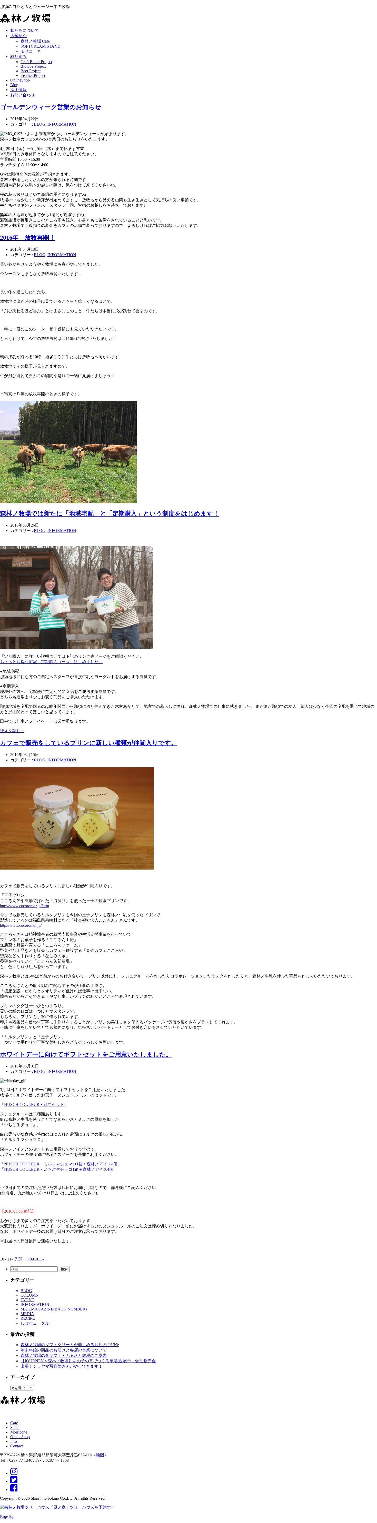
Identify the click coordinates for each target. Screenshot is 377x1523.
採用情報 (18, 89)
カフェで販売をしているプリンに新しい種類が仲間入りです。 (88, 743)
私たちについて (24, 30)
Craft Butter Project (36, 61)
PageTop (7, 1516)
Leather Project (33, 75)
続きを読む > (12, 731)
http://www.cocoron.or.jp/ (21, 925)
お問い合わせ (22, 95)
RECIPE (28, 1318)
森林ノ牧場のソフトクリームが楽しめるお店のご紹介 (70, 1345)
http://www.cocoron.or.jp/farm (24, 906)
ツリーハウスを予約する (92, 1507)
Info (13, 1441)
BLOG (39, 124)
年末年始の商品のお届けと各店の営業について (64, 1350)
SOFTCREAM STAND (41, 46)
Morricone (18, 1432)
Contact (16, 1446)
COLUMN (30, 1295)
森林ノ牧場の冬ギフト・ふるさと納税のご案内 (64, 1355)
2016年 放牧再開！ (27, 237)
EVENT (27, 1300)
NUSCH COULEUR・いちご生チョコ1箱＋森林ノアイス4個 (58, 1169)
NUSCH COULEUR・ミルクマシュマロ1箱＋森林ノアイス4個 (60, 1164)
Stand (14, 1427)
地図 (100, 1455)
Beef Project (31, 71)
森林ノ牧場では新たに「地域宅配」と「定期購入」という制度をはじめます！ (109, 513)
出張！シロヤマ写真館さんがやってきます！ (62, 1366)
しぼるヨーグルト (37, 1323)
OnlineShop (20, 80)
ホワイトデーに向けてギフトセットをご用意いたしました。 (86, 1054)
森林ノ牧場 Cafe (35, 41)
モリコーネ (31, 51)
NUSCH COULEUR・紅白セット (34, 1104)
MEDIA (27, 1314)
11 (40, 1259)
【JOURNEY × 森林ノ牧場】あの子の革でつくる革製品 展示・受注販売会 (88, 1361)
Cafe (14, 1423)
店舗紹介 (18, 36)
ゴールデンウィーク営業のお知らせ (50, 107)
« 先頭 (17, 1259)
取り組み (18, 56)
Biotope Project (33, 66)
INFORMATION (61, 124)
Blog (14, 85)
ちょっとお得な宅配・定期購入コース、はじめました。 (51, 662)
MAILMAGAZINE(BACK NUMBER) (54, 1309)
